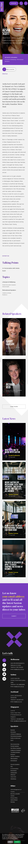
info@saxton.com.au (19, 669)
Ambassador (14, 772)
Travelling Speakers (15, 752)
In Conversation (14, 768)
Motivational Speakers (9, 290)
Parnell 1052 (14, 697)
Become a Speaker (15, 793)
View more (14, 406)
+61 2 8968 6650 (20, 684)
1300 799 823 (19, 667)
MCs (12, 766)
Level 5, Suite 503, (15, 678)
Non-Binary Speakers (16, 748)
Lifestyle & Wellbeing (10, 59)
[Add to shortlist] (4, 69)
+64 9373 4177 (19, 699)
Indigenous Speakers (16, 750)
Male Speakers (14, 758)
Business (13, 729)
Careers (12, 795)
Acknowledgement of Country (16, 790)
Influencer (13, 774)
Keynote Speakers (11, 57)
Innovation (13, 732)
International (14, 760)
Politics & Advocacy (16, 738)
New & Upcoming (15, 744)
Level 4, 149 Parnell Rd (16, 695)
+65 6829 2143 (20, 718)
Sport (12, 740)
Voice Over (13, 776)
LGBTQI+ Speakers (15, 756)
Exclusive (13, 754)
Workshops (13, 778)
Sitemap (13, 801)
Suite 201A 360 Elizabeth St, (17, 663)
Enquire (13, 3)
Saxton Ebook (14, 799)
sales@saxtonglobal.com (20, 720)
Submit (14, 616)
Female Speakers (15, 746)
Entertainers (14, 770)
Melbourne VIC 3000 (16, 665)
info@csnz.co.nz (18, 701)
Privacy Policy (14, 797)
